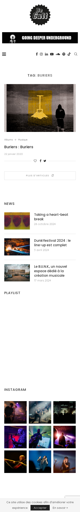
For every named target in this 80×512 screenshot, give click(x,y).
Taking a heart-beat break (51, 216)
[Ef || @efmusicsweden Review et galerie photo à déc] (64, 461)
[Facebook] (37, 54)
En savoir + (60, 507)
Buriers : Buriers (18, 147)
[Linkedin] (46, 54)
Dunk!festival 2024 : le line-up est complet (52, 242)
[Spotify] (63, 54)
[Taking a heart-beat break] (17, 221)
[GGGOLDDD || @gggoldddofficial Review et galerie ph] (40, 461)
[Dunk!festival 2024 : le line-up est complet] (17, 246)
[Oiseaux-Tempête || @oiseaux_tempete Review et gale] (64, 437)
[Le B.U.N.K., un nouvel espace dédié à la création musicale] (17, 272)
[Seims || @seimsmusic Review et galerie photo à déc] (40, 437)
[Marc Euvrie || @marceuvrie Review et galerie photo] (15, 461)
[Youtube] (52, 54)
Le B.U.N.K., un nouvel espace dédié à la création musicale (50, 271)
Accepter (40, 508)
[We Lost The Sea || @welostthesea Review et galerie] (40, 412)
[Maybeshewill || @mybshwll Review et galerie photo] (15, 412)
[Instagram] (41, 54)
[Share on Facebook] (40, 161)
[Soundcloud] (58, 54)
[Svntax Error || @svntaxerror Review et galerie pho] (15, 437)
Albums (8, 139)
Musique (23, 139)
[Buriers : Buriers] (40, 108)
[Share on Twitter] (45, 161)
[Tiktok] (69, 54)
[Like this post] (35, 161)
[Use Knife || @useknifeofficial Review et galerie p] (64, 412)
